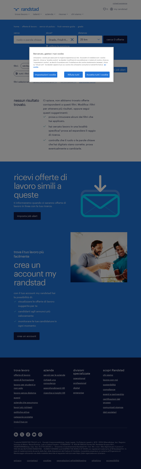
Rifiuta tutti (73, 74)
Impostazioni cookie (45, 74)
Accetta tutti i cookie (97, 74)
